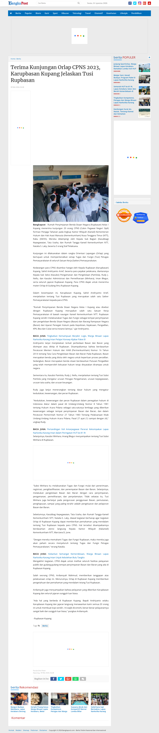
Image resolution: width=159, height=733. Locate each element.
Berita (18, 13)
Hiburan (65, 13)
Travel (88, 13)
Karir (47, 13)
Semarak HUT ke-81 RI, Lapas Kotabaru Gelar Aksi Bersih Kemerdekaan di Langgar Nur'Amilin (125, 90)
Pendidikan (136, 13)
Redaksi (18, 730)
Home (13, 59)
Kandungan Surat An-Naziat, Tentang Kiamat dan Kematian (124, 111)
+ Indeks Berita (121, 202)
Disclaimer (43, 730)
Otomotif (99, 13)
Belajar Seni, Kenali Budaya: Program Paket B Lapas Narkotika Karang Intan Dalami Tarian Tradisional (124, 80)
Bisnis (38, 13)
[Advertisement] (79, 36)
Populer (28, 13)
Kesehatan (111, 13)
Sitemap (26, 730)
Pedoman (34, 730)
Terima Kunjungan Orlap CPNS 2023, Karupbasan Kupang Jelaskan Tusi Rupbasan (55, 73)
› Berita (18, 59)
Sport (55, 13)
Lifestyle (124, 13)
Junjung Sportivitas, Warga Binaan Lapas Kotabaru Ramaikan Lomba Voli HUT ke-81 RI (125, 67)
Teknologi (77, 13)
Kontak (11, 730)
